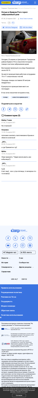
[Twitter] (21, 109)
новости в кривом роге (20, 97)
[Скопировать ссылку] (27, 109)
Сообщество (24, 263)
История (4, 263)
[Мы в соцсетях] (8, 238)
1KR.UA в (11, 27)
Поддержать (6, 2)
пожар (5, 97)
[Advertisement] (19, 202)
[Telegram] (9, 109)
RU (13, 23)
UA (9, 23)
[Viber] (15, 109)
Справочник (6, 272)
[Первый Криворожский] (20, 3)
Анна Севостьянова (26, 18)
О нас (21, 258)
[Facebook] (3, 109)
